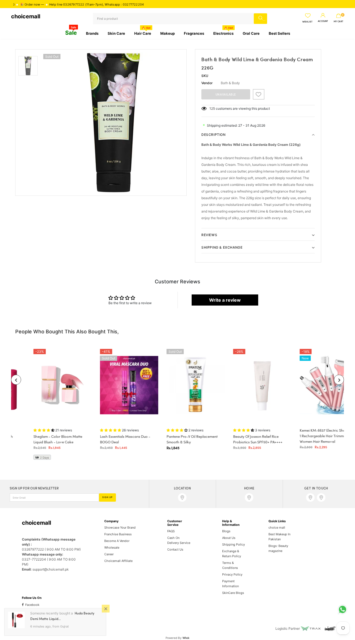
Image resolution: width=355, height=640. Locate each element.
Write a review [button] (225, 300)
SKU (204, 76)
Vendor (207, 83)
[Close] (106, 608)
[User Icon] (323, 15)
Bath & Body (230, 83)
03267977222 (55, 4)
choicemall (25, 16)
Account (323, 21)
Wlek (185, 637)
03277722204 (115, 4)
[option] (113, 122)
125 (212, 108)
